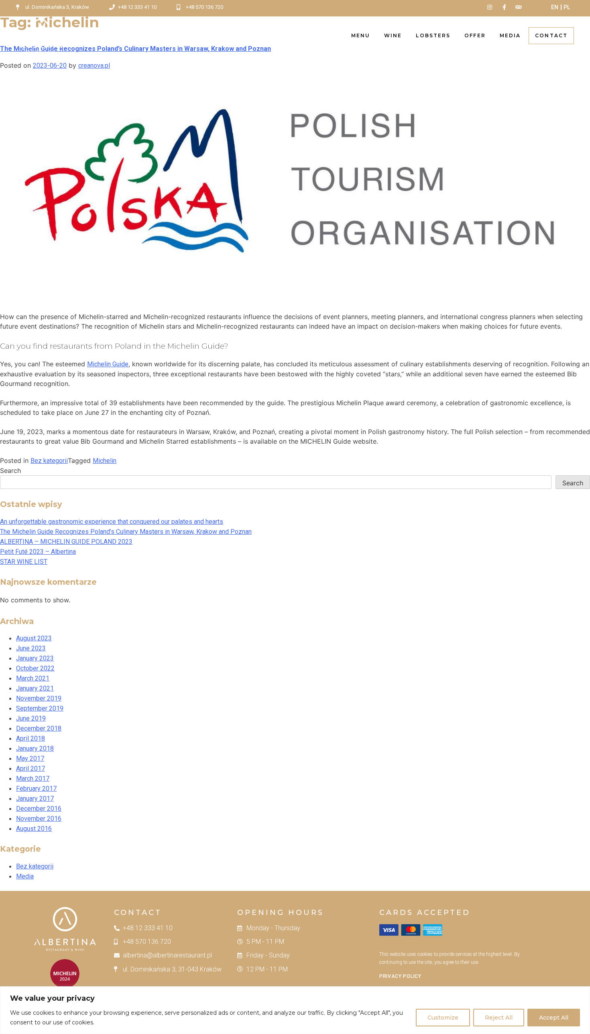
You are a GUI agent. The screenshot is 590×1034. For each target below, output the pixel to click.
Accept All (553, 1017)
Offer (475, 35)
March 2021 (32, 678)
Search (10, 471)
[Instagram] (489, 7)
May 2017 (30, 758)
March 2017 (32, 778)
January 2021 (35, 688)
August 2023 (34, 638)
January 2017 (35, 798)
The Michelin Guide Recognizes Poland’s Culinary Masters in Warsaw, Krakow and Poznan (126, 531)
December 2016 (38, 808)
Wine (393, 35)
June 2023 (31, 648)
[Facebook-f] (504, 7)
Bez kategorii (49, 460)
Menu (360, 35)
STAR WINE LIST (23, 561)
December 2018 (38, 728)
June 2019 (31, 718)
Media (510, 35)
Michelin (104, 460)
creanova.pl (94, 65)
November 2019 (38, 698)
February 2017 (36, 788)
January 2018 (35, 748)
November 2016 (38, 818)
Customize (442, 1017)
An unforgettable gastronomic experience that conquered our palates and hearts (111, 521)
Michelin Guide (107, 364)
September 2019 (39, 708)
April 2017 (30, 768)
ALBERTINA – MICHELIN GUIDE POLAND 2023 (66, 541)
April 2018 (30, 738)
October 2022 (35, 668)
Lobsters (433, 35)
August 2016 (34, 828)
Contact (551, 35)
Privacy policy (400, 976)
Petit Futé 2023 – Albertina (38, 551)
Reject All (499, 1017)
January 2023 (35, 658)
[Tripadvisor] (518, 7)
